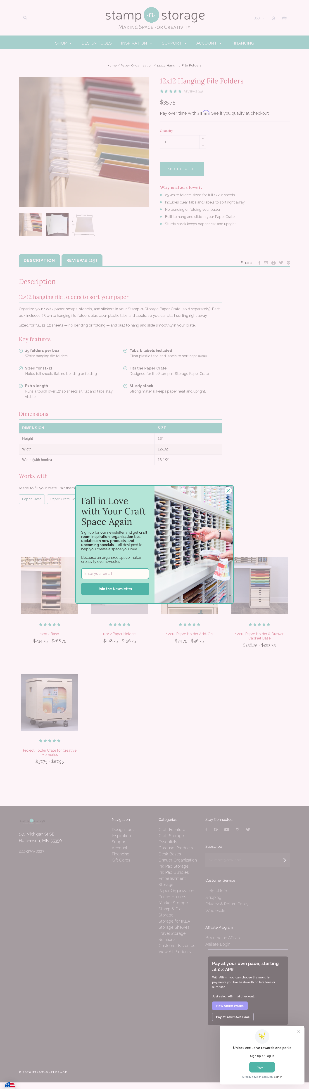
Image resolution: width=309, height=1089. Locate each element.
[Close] (228, 490)
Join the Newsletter (115, 589)
